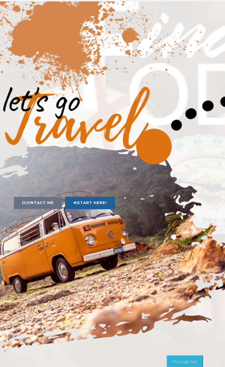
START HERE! (92, 203)
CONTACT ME (39, 203)
